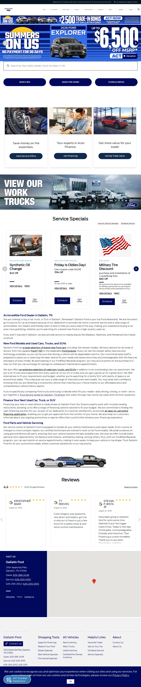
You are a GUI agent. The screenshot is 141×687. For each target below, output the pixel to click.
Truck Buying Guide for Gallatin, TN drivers (42, 395)
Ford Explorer (69, 351)
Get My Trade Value (115, 156)
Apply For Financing (47, 642)
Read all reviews (131, 487)
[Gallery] (70, 43)
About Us (117, 646)
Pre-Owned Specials (47, 658)
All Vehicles (71, 637)
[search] (139, 9)
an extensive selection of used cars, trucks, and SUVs (47, 369)
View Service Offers (26, 156)
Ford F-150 (37, 351)
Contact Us (29, 597)
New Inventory (70, 642)
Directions (10, 597)
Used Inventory (70, 650)
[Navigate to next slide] (139, 43)
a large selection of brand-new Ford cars (44, 347)
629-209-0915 (23, 579)
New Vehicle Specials (48, 654)
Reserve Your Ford (46, 646)
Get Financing (71, 156)
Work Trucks (69, 646)
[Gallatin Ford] (8, 9)
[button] (94, 581)
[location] (114, 2)
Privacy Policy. (120, 675)
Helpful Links (97, 637)
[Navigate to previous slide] (2, 43)
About (117, 637)
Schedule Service (128, 223)
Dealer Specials (45, 650)
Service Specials (95, 654)
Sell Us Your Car (95, 646)
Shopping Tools (48, 637)
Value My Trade (95, 642)
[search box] (70, 64)
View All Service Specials (108, 223)
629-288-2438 (21, 575)
